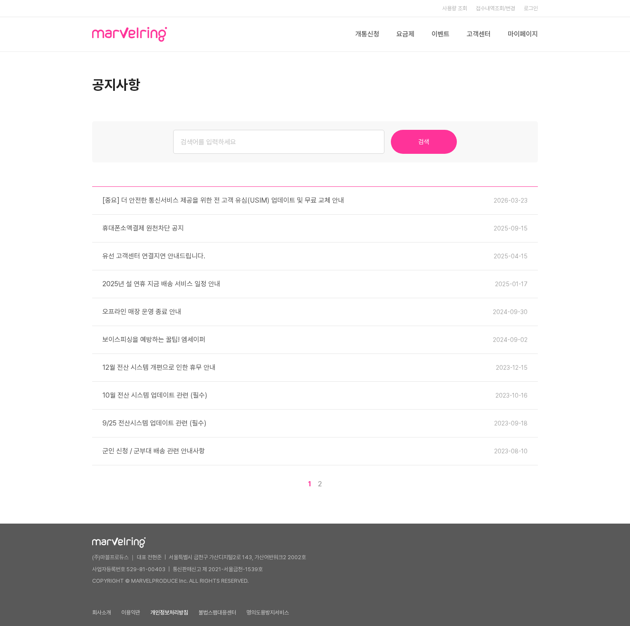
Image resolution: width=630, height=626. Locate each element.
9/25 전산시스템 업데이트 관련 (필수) (154, 423)
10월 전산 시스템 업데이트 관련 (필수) (154, 395)
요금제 (405, 34)
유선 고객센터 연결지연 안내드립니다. (153, 256)
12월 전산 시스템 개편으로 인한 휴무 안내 (159, 367)
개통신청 (367, 34)
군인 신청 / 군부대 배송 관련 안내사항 (153, 451)
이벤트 (441, 34)
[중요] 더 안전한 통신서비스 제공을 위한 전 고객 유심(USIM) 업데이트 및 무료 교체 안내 (223, 200)
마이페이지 (523, 34)
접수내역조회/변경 (495, 8)
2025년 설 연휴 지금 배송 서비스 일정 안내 (161, 284)
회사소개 (101, 612)
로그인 (531, 8)
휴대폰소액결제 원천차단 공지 (143, 228)
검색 (423, 142)
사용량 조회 (454, 8)
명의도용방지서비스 (267, 612)
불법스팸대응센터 (217, 612)
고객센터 (479, 34)
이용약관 (130, 612)
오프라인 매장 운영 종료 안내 (141, 312)
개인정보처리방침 (169, 612)
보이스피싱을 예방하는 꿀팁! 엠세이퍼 (153, 339)
